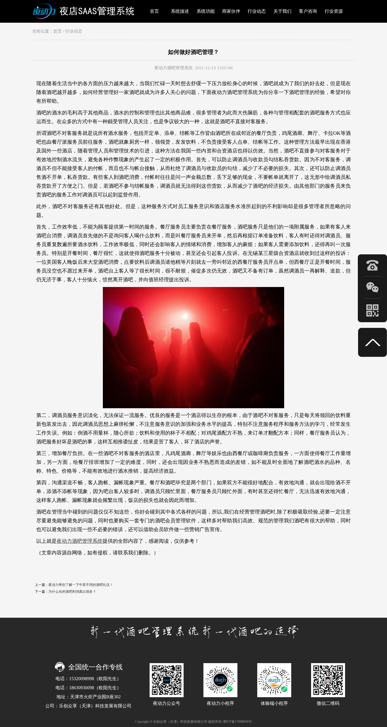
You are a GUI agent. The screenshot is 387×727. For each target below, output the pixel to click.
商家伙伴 (231, 11)
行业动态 (257, 11)
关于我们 (282, 11)
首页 (154, 11)
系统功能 (206, 11)
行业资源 (334, 11)
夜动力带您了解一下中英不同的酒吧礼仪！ (80, 585)
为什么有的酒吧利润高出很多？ (72, 592)
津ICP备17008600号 (237, 722)
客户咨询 (308, 11)
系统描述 (180, 11)
